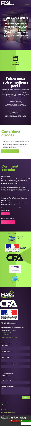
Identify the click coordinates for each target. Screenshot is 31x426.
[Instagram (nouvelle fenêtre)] (4, 404)
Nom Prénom (5, 345)
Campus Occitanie (8, 375)
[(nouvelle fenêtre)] (12, 237)
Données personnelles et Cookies (8, 412)
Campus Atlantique (8, 373)
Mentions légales (4, 409)
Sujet (6, 380)
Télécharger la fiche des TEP (10, 151)
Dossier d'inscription (8, 222)
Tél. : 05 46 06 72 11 (5, 334)
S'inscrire (5, 213)
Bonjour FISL (8, 386)
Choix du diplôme (9, 364)
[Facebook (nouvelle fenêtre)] (2, 404)
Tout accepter (25, 421)
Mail (6, 351)
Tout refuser (15, 421)
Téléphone (7, 357)
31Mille (13, 415)
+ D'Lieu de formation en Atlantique (9, 337)
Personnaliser (26, 423)
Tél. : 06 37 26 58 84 (6, 332)
